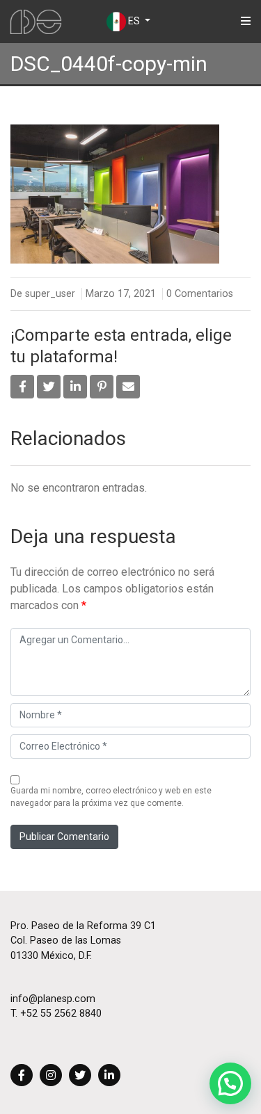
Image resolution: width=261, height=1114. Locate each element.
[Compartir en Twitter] (49, 386)
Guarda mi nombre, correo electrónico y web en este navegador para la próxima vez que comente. (111, 797)
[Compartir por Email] (128, 386)
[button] (230, 1083)
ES (134, 20)
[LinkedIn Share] (75, 386)
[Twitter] (80, 1076)
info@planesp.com (52, 999)
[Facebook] (21, 1076)
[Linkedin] (109, 1076)
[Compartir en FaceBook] (22, 386)
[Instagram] (51, 1076)
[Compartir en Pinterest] (101, 386)
